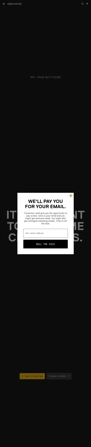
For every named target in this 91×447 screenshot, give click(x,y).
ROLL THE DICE (45, 244)
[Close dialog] (71, 196)
